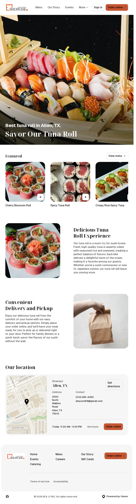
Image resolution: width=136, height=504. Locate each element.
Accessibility (60, 481)
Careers (60, 459)
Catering (35, 464)
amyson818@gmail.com (89, 401)
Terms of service (39, 481)
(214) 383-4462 (85, 397)
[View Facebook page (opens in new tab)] (7, 497)
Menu (38, 7)
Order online (113, 426)
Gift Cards (87, 459)
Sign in (98, 7)
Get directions (113, 384)
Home (33, 454)
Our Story (54, 7)
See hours (93, 426)
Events (69, 7)
